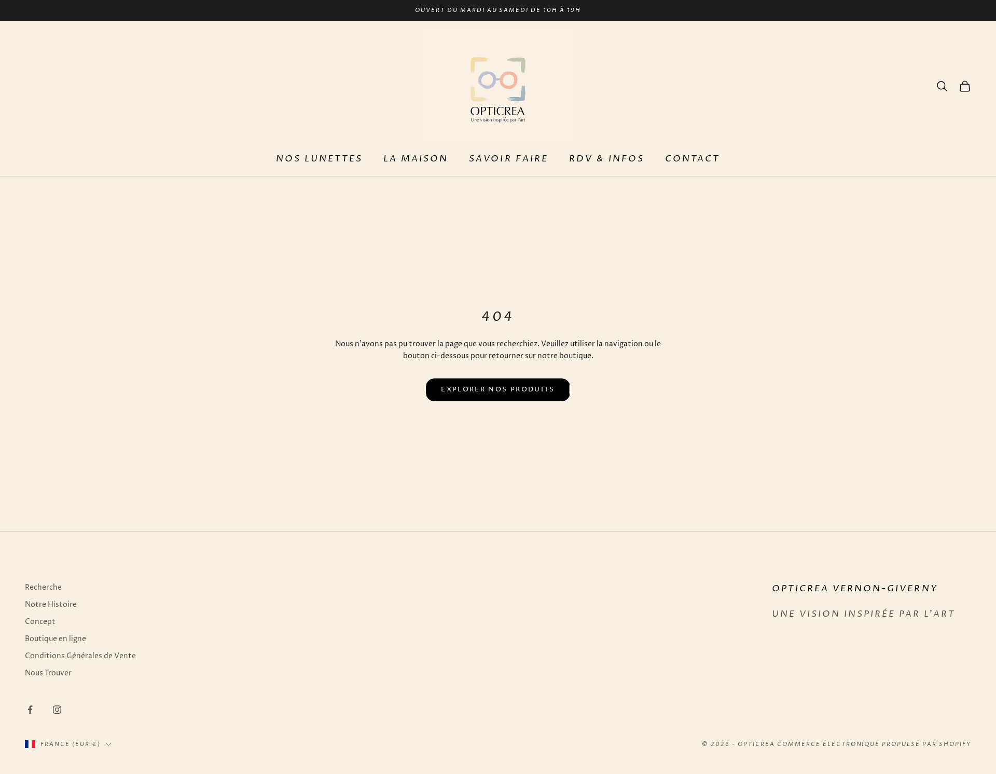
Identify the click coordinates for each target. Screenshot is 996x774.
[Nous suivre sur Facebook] (30, 709)
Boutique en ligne (55, 639)
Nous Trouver (48, 673)
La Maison (415, 159)
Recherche (43, 587)
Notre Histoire (51, 604)
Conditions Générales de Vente (80, 656)
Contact (692, 159)
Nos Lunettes (319, 159)
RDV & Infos (606, 159)
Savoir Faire (508, 159)
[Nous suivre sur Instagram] (57, 709)
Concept (40, 622)
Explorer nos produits (498, 389)
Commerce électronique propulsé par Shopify (874, 744)
